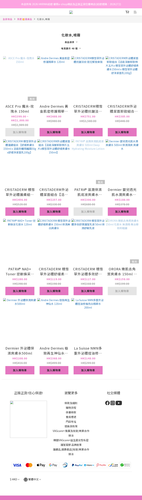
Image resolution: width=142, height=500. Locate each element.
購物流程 (71, 407)
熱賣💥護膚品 (24, 19)
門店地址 (71, 421)
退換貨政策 (71, 426)
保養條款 (71, 412)
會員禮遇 (71, 417)
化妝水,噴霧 (43, 19)
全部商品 (7, 19)
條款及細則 (71, 403)
